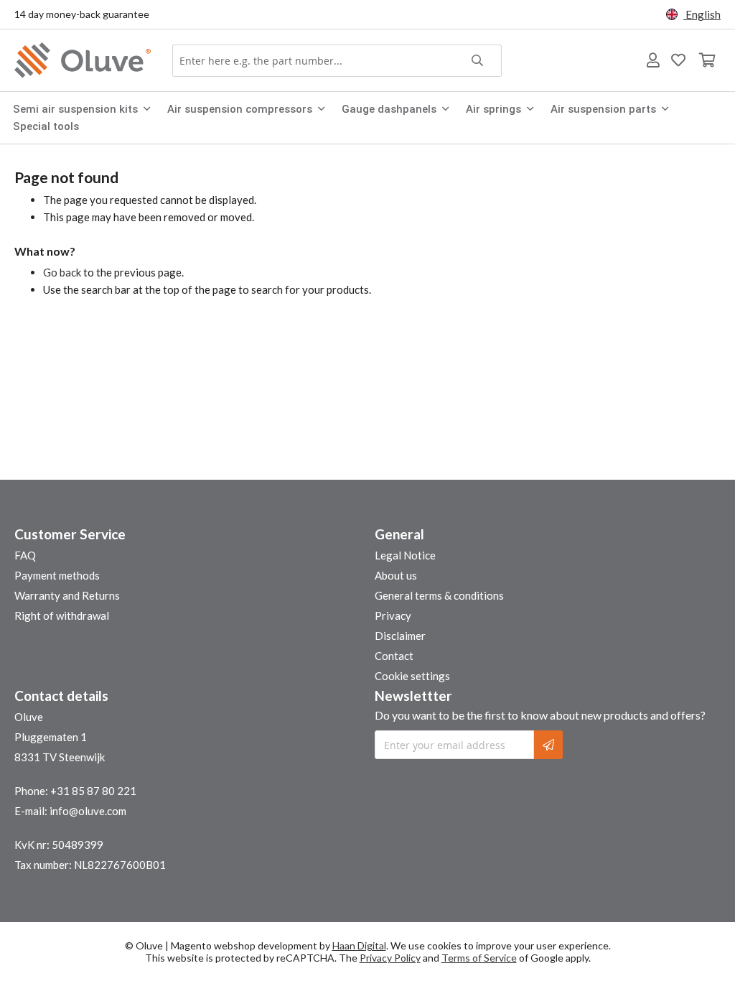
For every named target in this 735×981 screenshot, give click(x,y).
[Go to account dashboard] (653, 60)
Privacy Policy (390, 958)
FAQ (25, 555)
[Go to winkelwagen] (706, 60)
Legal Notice (405, 555)
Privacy (393, 615)
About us (396, 575)
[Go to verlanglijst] (678, 60)
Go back (62, 272)
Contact (394, 655)
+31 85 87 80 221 (93, 790)
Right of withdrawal (61, 615)
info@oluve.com (88, 810)
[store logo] (86, 60)
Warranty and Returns (67, 595)
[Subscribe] (548, 744)
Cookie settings (412, 675)
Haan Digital (359, 945)
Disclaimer (400, 635)
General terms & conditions (439, 595)
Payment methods (57, 575)
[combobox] (337, 61)
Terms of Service (479, 958)
